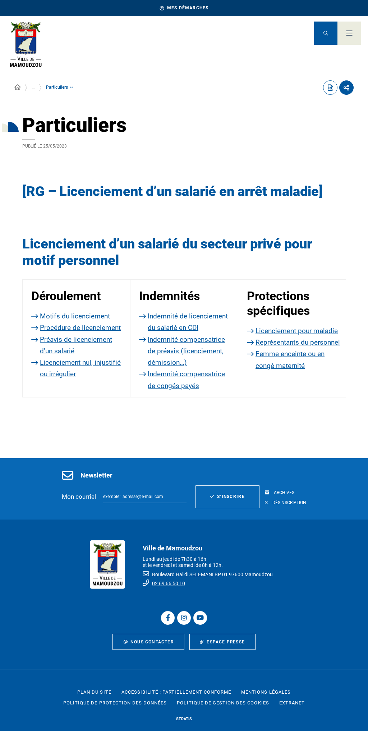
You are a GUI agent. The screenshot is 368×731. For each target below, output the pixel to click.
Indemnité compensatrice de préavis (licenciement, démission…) (186, 351)
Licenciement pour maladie (297, 331)
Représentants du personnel (298, 342)
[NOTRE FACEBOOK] (168, 618)
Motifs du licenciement (75, 316)
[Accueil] (17, 87)
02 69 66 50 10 (168, 583)
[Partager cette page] (346, 87)
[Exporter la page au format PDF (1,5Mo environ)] (330, 87)
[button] (325, 33)
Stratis (184, 719)
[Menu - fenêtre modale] (349, 33)
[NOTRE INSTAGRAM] (184, 618)
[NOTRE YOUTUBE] (200, 618)
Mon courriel (79, 496)
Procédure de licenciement (80, 327)
